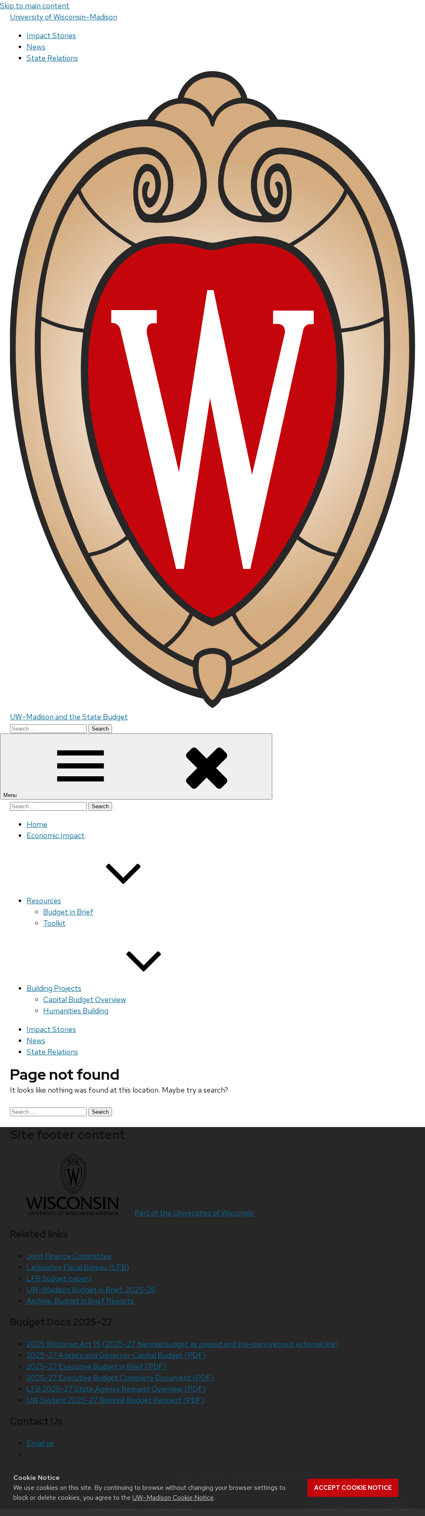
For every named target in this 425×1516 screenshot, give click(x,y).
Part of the (194, 1213)
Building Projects (54, 988)
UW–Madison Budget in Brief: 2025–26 (91, 1289)
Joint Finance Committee (69, 1256)
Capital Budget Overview (84, 999)
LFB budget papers (59, 1278)
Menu (10, 795)
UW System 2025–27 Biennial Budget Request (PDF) (115, 1400)
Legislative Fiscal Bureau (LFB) (78, 1267)
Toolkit (54, 923)
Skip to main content (34, 5)
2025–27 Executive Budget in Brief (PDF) (96, 1366)
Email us (40, 1443)
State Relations (52, 58)
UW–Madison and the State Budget (69, 716)
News (36, 46)
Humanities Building (75, 1010)
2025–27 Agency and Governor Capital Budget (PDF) (116, 1355)
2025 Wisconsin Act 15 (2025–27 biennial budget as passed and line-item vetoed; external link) (183, 1344)
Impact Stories (51, 35)
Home (37, 824)
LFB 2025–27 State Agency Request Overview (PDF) (116, 1389)
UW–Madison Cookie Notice (173, 1497)
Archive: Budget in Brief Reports (80, 1301)
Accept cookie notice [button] (353, 1488)
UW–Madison (63, 17)
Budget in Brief (68, 912)
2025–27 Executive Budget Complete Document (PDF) (120, 1377)
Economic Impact (56, 835)
